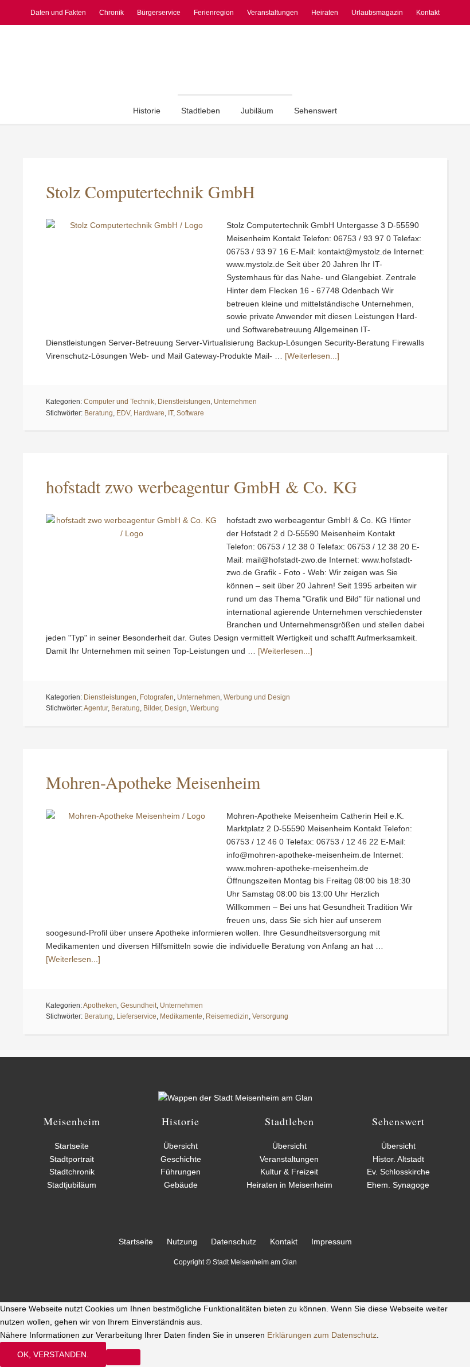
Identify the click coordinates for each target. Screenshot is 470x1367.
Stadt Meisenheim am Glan (235, 59)
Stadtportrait (71, 1159)
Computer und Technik (119, 402)
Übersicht (180, 1145)
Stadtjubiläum (71, 1184)
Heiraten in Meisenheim (289, 1184)
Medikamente (181, 1016)
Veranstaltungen (289, 1159)
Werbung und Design (257, 697)
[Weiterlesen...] (312, 355)
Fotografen (157, 697)
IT (170, 413)
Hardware (149, 413)
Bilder (152, 708)
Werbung (204, 708)
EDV (123, 413)
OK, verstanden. (53, 1354)
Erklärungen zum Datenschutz (322, 1334)
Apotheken (100, 1005)
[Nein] (123, 1357)
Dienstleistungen (184, 402)
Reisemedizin (227, 1016)
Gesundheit (138, 1005)
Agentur (96, 708)
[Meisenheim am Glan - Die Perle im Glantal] (235, 1097)
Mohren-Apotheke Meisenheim (153, 782)
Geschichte (180, 1159)
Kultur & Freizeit (289, 1171)
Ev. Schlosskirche (398, 1171)
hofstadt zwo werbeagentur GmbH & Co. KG (201, 486)
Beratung (98, 413)
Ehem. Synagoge (398, 1184)
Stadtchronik (72, 1171)
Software (190, 413)
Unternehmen (235, 402)
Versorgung (270, 1016)
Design (175, 708)
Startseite (71, 1145)
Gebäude (181, 1184)
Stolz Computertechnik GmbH (150, 191)
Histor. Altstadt (398, 1159)
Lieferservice (136, 1016)
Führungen (180, 1171)
